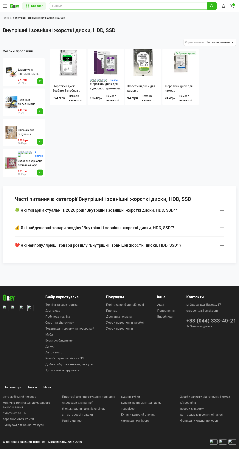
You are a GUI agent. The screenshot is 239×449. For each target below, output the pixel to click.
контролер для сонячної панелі (201, 414)
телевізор (128, 408)
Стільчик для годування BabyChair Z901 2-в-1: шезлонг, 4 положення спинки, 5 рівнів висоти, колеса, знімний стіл (30, 132)
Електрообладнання (59, 340)
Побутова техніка (57, 316)
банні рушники (72, 420)
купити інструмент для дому (141, 402)
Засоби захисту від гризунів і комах (205, 397)
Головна (7, 18)
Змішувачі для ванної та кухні (23, 425)
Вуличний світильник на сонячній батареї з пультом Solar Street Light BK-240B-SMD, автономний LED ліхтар (29, 102)
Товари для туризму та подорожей (69, 328)
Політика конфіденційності (125, 304)
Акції (160, 304)
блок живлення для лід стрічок (83, 408)
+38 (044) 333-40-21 (211, 321)
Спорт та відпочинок (59, 322)
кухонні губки (130, 397)
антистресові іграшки (77, 414)
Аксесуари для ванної (77, 402)
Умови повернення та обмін (125, 322)
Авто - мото (53, 352)
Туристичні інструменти (62, 370)
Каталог (37, 6)
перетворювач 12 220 (18, 419)
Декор (50, 346)
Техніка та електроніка (61, 304)
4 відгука (39, 154)
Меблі (49, 334)
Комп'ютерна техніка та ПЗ (64, 358)
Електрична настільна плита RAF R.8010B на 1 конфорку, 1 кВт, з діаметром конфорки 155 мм (29, 72)
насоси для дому (192, 408)
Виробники (165, 316)
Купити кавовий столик (138, 414)
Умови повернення (119, 328)
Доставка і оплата (119, 316)
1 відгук (114, 80)
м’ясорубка (188, 402)
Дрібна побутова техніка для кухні (69, 364)
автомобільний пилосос (19, 397)
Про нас (111, 310)
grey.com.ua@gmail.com (202, 310)
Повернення (166, 310)
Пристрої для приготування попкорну (88, 397)
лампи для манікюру (135, 420)
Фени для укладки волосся (199, 420)
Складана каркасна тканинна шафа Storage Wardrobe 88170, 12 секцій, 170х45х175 (30, 163)
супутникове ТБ (14, 413)
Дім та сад (52, 310)
